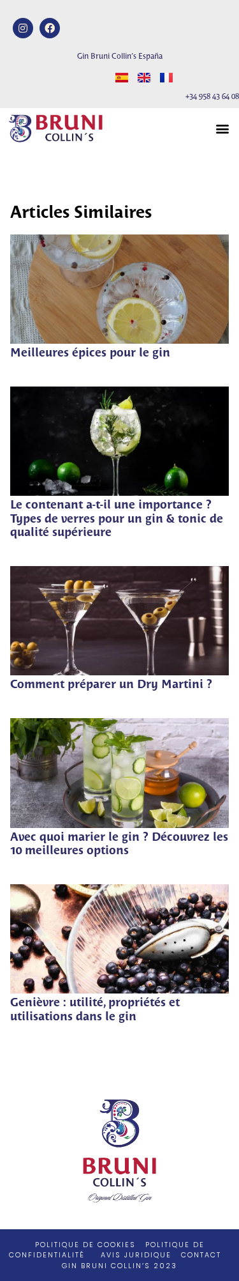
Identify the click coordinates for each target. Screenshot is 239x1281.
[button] (222, 128)
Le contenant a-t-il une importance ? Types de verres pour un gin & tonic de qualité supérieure (116, 519)
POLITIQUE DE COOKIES (85, 1244)
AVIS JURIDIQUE (136, 1255)
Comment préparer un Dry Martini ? (111, 685)
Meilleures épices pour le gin (90, 353)
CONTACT (201, 1255)
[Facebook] (50, 28)
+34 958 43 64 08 (212, 97)
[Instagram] (23, 28)
